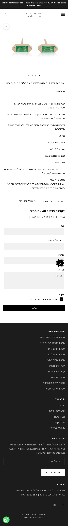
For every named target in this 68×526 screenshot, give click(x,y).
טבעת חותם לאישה (55, 348)
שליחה (34, 308)
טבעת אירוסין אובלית (55, 388)
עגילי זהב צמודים (56, 371)
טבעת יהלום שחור (56, 360)
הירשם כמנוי (53, 472)
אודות (62, 405)
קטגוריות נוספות (57, 411)
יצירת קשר (59, 422)
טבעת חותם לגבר (56, 354)
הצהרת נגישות (57, 428)
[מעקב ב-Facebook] (63, 505)
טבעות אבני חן (58, 377)
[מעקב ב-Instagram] (54, 505)
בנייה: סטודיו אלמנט (33, 517)
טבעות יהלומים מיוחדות (53, 382)
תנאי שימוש (59, 416)
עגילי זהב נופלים (57, 365)
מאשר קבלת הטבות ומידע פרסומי (43, 299)
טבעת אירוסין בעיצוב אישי (52, 337)
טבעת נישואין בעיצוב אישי (52, 343)
